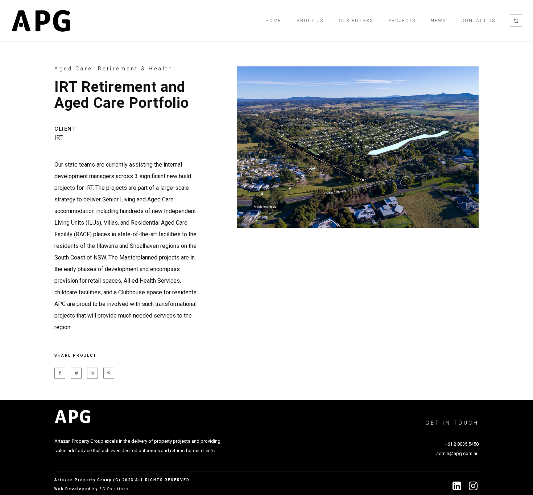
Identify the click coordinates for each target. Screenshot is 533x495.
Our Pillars (356, 20)
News (438, 20)
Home (273, 20)
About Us (310, 20)
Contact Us (478, 20)
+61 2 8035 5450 (462, 444)
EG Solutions (114, 489)
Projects (402, 20)
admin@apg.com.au (457, 453)
